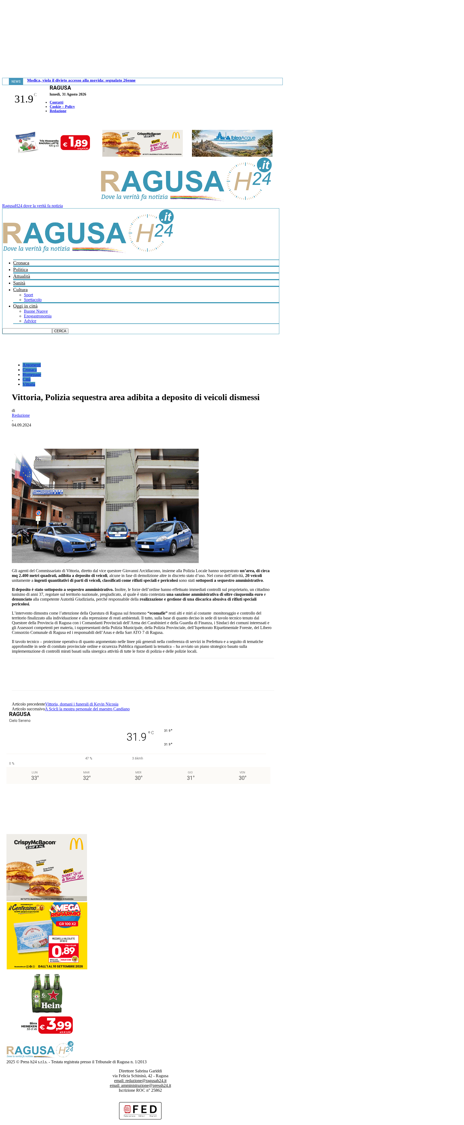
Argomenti (32, 365)
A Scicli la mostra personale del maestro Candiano (87, 709)
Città (27, 379)
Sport (28, 295)
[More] (138, 433)
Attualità (21, 276)
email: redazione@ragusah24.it (140, 1080)
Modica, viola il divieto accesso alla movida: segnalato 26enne (81, 80)
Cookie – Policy (62, 107)
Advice (30, 321)
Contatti (56, 102)
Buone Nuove (36, 311)
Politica (20, 269)
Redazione (58, 111)
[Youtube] (6, 122)
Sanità (19, 283)
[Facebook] (3, 122)
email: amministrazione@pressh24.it (140, 1085)
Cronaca (21, 262)
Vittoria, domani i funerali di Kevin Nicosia (81, 704)
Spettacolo (33, 299)
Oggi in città (25, 306)
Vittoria (29, 384)
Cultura (20, 289)
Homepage (32, 374)
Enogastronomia (38, 316)
